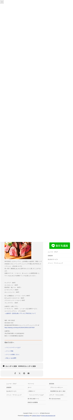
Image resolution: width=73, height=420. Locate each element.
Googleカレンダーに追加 (27, 366)
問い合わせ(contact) (54, 398)
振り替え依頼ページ (33, 398)
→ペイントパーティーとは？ (13, 347)
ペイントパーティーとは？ (36, 395)
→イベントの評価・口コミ (12, 354)
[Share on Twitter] (19, 373)
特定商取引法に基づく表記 (57, 391)
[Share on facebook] (15, 373)
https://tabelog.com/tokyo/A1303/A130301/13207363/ (20, 327)
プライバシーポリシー (56, 387)
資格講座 (50, 255)
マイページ (31, 383)
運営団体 (51, 383)
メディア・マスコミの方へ (56, 395)
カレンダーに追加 (11, 366)
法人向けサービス (53, 259)
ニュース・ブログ (53, 252)
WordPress (26, 415)
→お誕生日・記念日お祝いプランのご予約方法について (20, 313)
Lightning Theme (36, 415)
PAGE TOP (69, 405)
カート (30, 387)
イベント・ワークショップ (55, 263)
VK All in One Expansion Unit (48, 415)
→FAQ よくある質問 (10, 358)
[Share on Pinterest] (24, 373)
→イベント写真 (9, 351)
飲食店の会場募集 (33, 402)
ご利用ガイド (31, 391)
